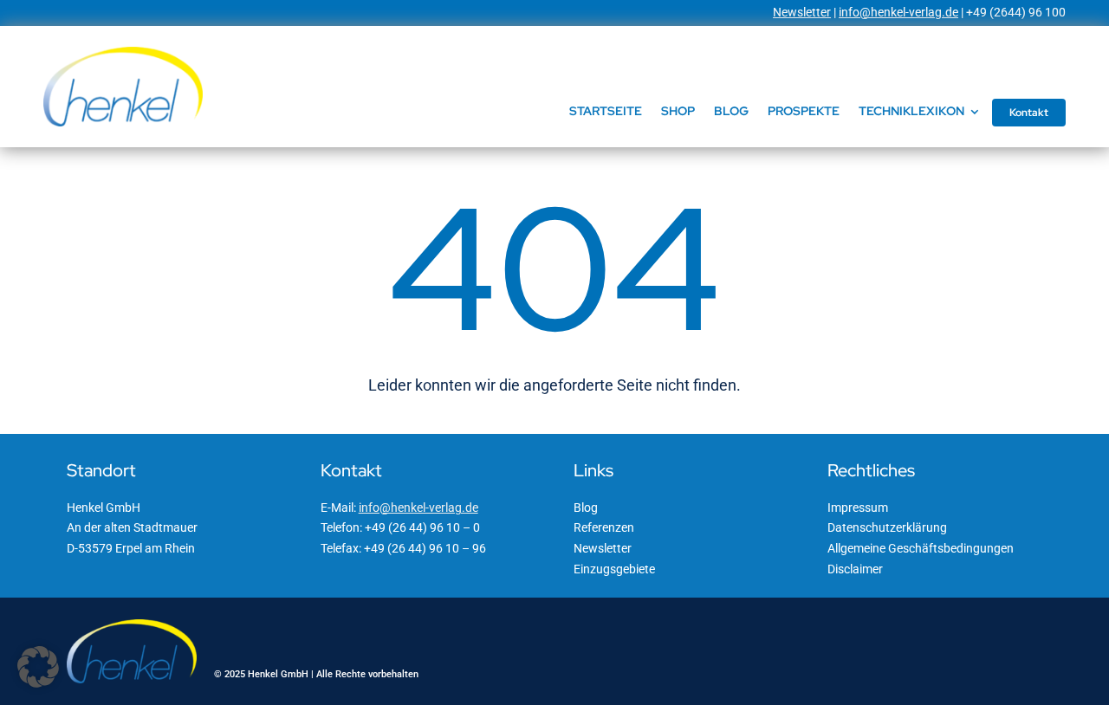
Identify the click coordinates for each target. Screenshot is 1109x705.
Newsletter (802, 12)
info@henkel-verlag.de (898, 12)
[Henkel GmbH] (123, 53)
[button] (38, 667)
